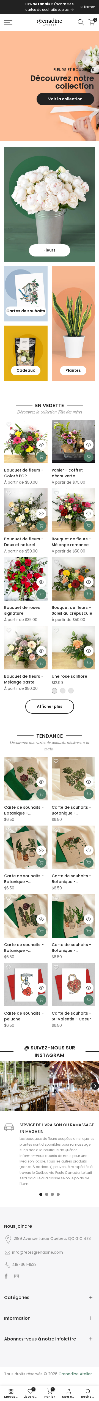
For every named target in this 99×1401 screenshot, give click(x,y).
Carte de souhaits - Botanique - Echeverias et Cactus (25, 810)
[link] (49, 86)
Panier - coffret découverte (67, 473)
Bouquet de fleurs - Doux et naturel (23, 542)
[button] (9, 424)
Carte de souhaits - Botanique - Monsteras (71, 810)
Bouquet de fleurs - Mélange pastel (23, 679)
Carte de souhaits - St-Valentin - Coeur (71, 1016)
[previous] (4, 1086)
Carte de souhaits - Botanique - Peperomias (71, 879)
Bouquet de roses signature (22, 610)
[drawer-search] (81, 22)
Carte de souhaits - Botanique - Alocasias (24, 879)
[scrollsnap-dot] (40, 1194)
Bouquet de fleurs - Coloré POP (23, 473)
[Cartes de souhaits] (72, 9)
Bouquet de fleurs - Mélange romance (71, 542)
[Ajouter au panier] (41, 794)
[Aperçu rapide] (41, 445)
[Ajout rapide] (41, 457)
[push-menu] (8, 22)
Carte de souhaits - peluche (24, 1016)
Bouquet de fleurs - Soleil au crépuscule (72, 610)
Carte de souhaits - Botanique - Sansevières (71, 948)
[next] (95, 1086)
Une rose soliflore (69, 676)
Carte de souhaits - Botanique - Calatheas (24, 948)
